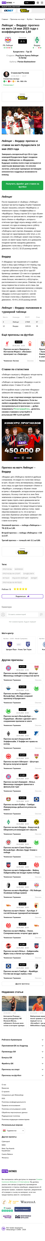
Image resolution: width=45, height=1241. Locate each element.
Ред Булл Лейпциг (20, 578)
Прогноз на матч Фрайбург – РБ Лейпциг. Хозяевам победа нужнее (22, 891)
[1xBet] (8, 11)
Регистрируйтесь (22, 409)
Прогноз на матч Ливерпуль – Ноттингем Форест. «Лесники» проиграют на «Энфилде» (18, 351)
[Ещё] (42, 3)
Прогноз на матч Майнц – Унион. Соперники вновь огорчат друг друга (21, 932)
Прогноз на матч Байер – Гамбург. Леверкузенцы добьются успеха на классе (20, 807)
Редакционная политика (11, 1116)
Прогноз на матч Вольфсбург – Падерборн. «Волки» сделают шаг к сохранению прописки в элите (20, 718)
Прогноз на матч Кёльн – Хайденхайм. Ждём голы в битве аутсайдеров (21, 952)
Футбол (6, 578)
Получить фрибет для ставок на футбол (22, 185)
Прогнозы (7, 569)
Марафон (19, 569)
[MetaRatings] (9, 1171)
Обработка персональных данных (14, 1112)
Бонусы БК (7, 1058)
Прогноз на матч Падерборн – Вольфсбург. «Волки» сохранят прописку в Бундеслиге (18, 696)
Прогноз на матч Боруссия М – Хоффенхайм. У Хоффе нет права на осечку (21, 741)
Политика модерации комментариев (15, 1119)
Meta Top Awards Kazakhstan (8, 1150)
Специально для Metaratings (12, 1095)
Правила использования (11, 1105)
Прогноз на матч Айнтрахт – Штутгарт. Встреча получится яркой (21, 763)
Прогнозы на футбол (12, 582)
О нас (4, 1085)
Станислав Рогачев (20, 73)
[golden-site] (13, 1202)
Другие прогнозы (12, 660)
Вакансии (5, 1088)
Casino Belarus (7, 1154)
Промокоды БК (9, 1052)
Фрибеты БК (7, 1064)
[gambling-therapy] (7, 1216)
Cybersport (6, 1141)
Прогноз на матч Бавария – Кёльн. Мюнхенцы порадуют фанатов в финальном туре (19, 784)
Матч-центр (8, 633)
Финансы (5, 1158)
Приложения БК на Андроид (15, 1046)
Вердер (37, 45)
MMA (4, 1145)
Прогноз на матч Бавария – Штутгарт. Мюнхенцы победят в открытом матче (21, 674)
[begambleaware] (22, 1209)
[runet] (4, 1202)
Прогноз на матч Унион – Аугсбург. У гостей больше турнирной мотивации (21, 912)
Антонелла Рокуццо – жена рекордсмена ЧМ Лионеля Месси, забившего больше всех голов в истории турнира (13, 1020)
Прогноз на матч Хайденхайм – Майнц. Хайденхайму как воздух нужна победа (22, 871)
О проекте (5, 1092)
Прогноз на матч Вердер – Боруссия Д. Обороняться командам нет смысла (21, 828)
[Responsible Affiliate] (23, 1217)
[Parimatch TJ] (24, 11)
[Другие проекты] (8, 3)
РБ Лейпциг (8, 45)
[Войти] (38, 3)
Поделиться (21, 596)
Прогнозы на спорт (11, 574)
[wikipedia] (28, 1202)
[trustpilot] (7, 1209)
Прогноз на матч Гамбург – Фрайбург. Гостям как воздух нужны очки (21, 972)
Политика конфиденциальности (14, 1102)
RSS (3, 1098)
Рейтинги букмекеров (12, 1040)
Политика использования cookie (14, 1109)
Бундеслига (28, 574)
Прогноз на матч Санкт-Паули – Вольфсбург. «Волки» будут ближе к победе (20, 850)
